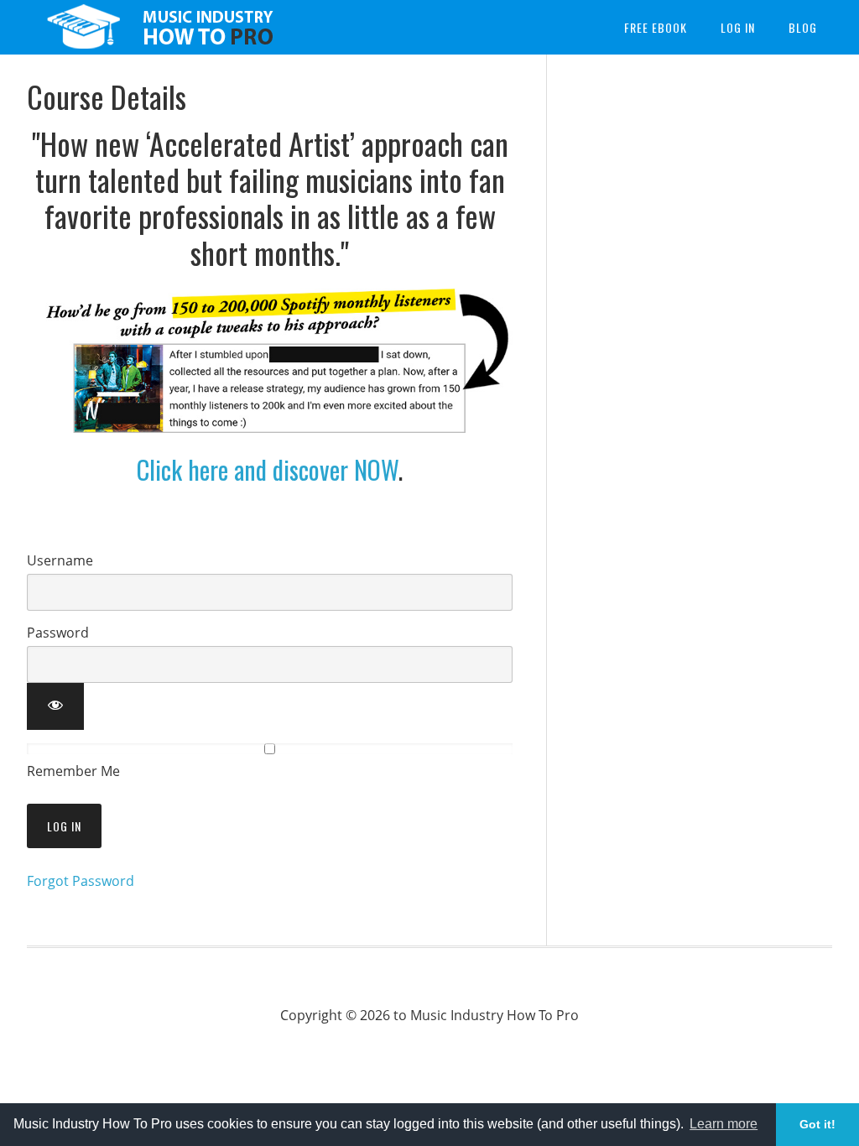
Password (58, 632)
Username (60, 560)
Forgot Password (80, 881)
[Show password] (55, 706)
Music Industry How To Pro (153, 27)
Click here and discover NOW (267, 469)
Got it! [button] (817, 1124)
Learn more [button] (723, 1124)
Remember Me (73, 771)
